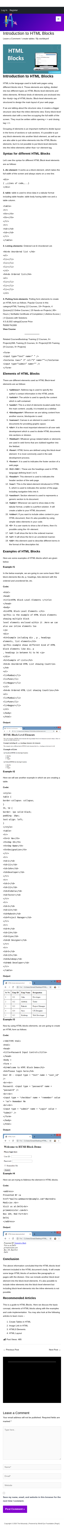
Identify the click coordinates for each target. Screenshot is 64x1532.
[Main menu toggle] (58, 19)
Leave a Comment (11, 39)
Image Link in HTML (18, 1326)
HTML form (11, 303)
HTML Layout (15, 1333)
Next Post (55, 1350)
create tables (28, 39)
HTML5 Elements (17, 1329)
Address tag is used (30, 390)
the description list (30, 544)
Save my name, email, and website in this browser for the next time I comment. (32, 1499)
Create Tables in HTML (20, 1322)
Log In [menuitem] (4, 10)
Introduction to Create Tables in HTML (30, 1376)
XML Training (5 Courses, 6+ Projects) (29, 343)
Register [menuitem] (14, 10)
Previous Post (11, 1350)
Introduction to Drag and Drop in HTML (31, 1390)
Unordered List (45, 246)
